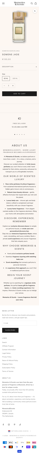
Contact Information (9, 350)
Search (4, 342)
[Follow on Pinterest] (14, 424)
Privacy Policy (6, 357)
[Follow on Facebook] (3, 424)
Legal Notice (6, 353)
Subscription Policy (8, 368)
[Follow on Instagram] (9, 424)
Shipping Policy (7, 364)
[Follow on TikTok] (20, 424)
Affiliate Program (8, 346)
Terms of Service (7, 371)
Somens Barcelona (11, 51)
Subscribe (10, 330)
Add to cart (19, 94)
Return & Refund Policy (10, 360)
